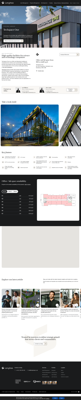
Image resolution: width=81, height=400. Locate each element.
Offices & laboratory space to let (12, 41)
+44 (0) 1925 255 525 (20, 370)
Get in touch (27, 184)
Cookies (22, 391)
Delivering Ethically (65, 3)
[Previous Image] (3, 125)
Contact (77, 3)
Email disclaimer (28, 391)
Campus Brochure (64, 54)
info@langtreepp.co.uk (33, 370)
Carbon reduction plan (42, 391)
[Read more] (9, 3)
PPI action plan (34, 391)
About (71, 3)
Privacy (18, 391)
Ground (4, 191)
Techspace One (5, 69)
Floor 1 (10, 191)
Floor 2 (15, 191)
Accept (55, 398)
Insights (74, 3)
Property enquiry (70, 89)
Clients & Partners (57, 3)
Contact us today (39, 343)
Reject (61, 398)
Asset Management (24, 3)
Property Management (35, 3)
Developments (44, 3)
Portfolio (51, 3)
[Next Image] (77, 125)
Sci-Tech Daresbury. (7, 67)
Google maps (41, 70)
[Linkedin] (78, 391)
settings (47, 398)
